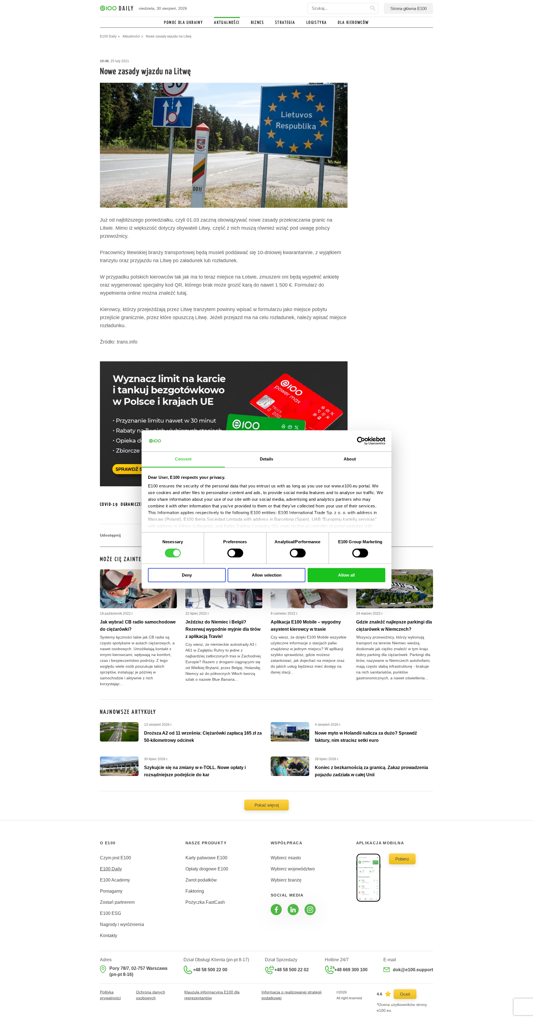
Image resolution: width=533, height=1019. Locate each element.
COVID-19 (109, 504)
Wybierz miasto (286, 857)
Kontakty (108, 935)
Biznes (257, 23)
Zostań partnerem (117, 902)
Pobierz (402, 859)
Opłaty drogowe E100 (206, 869)
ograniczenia (134, 504)
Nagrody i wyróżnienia (122, 924)
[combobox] (342, 8)
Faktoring (194, 891)
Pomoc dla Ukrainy (183, 23)
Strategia (285, 23)
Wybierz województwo (293, 869)
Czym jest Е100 (115, 857)
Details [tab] (266, 459)
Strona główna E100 (408, 8)
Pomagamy (111, 891)
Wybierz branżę (286, 880)
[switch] (235, 553)
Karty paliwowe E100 (206, 857)
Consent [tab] (183, 459)
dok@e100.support (413, 969)
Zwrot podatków (201, 880)
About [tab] (350, 459)
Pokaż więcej (267, 805)
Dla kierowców (353, 23)
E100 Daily (111, 869)
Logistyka (316, 23)
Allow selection (266, 575)
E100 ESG (110, 913)
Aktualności (227, 23)
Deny (187, 575)
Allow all (346, 575)
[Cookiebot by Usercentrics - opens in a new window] (361, 441)
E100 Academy (115, 880)
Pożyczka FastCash (205, 902)
